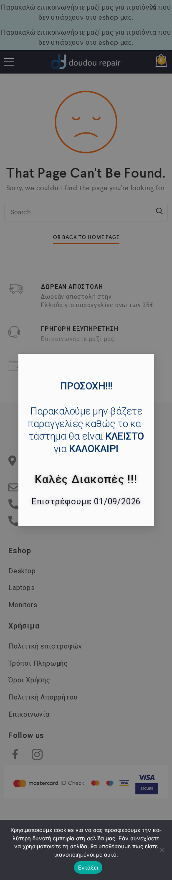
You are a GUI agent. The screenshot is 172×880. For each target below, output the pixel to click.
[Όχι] (161, 850)
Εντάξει (88, 867)
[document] (86, 440)
